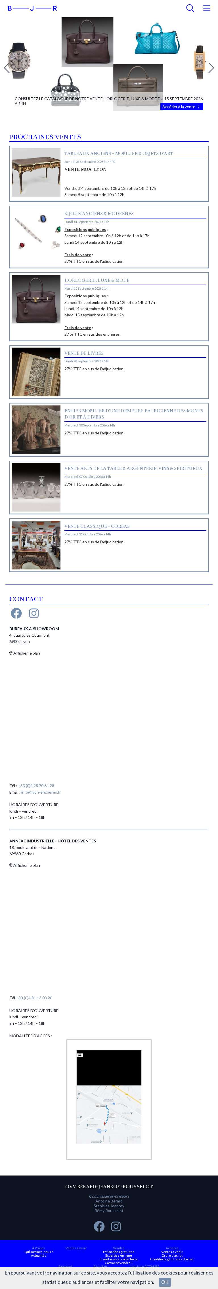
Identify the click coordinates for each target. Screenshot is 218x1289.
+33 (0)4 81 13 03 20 (34, 997)
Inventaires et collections (118, 1259)
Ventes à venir (76, 1248)
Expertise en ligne (118, 1255)
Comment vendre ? (118, 1263)
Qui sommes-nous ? (38, 1252)
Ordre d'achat (172, 1255)
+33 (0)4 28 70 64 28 (36, 785)
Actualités (38, 1255)
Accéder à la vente (179, 106)
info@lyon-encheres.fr (41, 792)
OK (165, 1282)
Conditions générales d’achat (172, 1259)
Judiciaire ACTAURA (144, 1266)
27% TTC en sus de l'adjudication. (94, 368)
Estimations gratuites (118, 1252)
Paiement (65, 1266)
